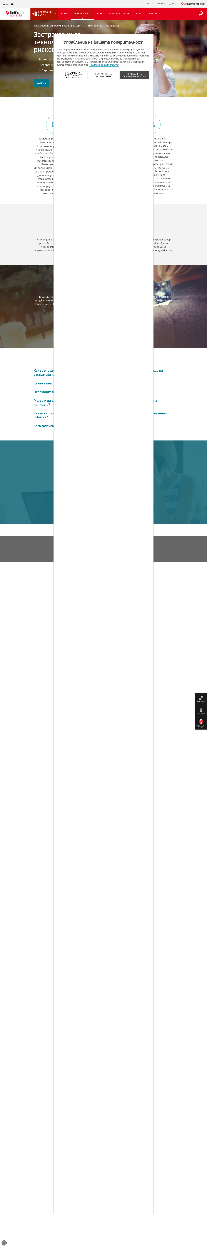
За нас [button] (139, 13)
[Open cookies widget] (4, 1243)
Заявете (41, 83)
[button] (173, 4)
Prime (7, 4)
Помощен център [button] (119, 13)
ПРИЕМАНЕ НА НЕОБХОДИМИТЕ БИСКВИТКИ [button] (73, 75)
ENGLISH (161, 4)
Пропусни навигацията (130, 4)
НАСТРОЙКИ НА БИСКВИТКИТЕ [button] (103, 75)
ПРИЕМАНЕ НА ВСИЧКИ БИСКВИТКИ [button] (134, 75)
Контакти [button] (154, 13)
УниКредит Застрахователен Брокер (57, 25)
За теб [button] (64, 13)
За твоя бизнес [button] (82, 13)
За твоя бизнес (92, 25)
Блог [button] (100, 13)
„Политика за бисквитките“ (104, 64)
